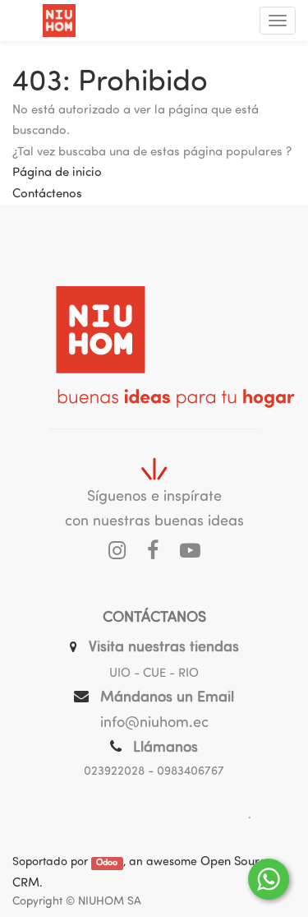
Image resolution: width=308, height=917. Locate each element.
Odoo (106, 863)
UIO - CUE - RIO (154, 674)
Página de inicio (57, 173)
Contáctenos (47, 194)
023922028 (114, 772)
